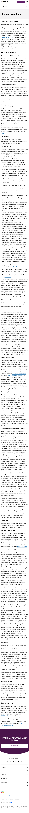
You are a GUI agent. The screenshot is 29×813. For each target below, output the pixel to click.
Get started (21, 2)
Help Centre (8, 276)
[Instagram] (10, 762)
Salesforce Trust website (19, 373)
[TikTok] (21, 762)
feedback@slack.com (7, 37)
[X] (16, 762)
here (2, 133)
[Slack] (4, 2)
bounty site (16, 267)
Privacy (2, 799)
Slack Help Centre (22, 546)
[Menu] (27, 2)
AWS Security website (7, 716)
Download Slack (4, 796)
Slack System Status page (15, 375)
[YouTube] (18, 762)
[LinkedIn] (7, 762)
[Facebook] (13, 762)
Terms (7, 799)
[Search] (15, 2)
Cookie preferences (14, 799)
